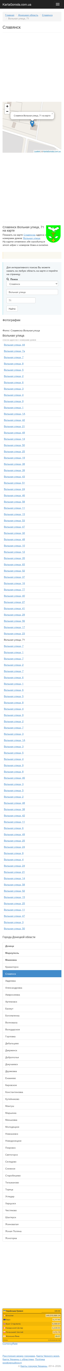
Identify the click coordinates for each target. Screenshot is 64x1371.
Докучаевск (11, 1064)
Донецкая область (28, 15)
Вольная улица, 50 (14, 445)
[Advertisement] (32, 68)
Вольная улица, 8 (14, 363)
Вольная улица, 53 (14, 520)
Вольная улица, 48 (14, 539)
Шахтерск (10, 1217)
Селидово (10, 1161)
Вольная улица (31, 238)
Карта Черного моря (47, 1355)
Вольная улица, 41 (14, 608)
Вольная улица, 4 (14, 394)
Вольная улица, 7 (14, 357)
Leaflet (37, 151)
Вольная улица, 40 (14, 595)
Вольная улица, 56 (14, 620)
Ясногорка (11, 1238)
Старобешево (13, 1175)
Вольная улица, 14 (14, 438)
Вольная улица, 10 (14, 545)
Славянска (29, 234)
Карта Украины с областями (18, 1359)
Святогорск (11, 1154)
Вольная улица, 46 (14, 495)
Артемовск (11, 1001)
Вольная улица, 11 (14, 507)
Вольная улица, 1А (14, 413)
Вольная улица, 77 (14, 589)
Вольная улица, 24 (14, 489)
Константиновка (14, 1092)
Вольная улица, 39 (14, 470)
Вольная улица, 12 (14, 551)
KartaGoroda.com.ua (17, 3)
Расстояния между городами (19, 1355)
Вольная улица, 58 (14, 501)
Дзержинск (11, 1050)
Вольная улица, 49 (14, 432)
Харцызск (10, 1203)
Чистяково (11, 1210)
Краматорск (11, 966)
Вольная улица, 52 (14, 570)
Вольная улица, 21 (14, 426)
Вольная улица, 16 (14, 583)
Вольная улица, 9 (14, 401)
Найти (12, 308)
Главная (9, 15)
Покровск (10, 1147)
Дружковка (11, 1071)
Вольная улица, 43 (14, 476)
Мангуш (9, 1106)
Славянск (47, 15)
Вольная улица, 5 (14, 369)
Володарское (12, 1029)
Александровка (13, 987)
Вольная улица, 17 (14, 627)
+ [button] (7, 106)
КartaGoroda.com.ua (52, 151)
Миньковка (11, 1119)
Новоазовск (11, 1133)
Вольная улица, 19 (14, 457)
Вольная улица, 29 (14, 614)
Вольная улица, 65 (14, 564)
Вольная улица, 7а (14, 351)
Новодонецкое (13, 1140)
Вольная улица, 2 (14, 376)
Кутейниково (12, 1099)
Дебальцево (12, 1043)
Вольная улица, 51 (14, 482)
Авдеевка (10, 980)
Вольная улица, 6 (14, 382)
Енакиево (10, 1078)
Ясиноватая (12, 1224)
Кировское (11, 1085)
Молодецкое (12, 1126)
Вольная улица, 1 (14, 407)
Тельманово (12, 1182)
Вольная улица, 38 (14, 464)
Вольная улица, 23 (14, 633)
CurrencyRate (10, 1343)
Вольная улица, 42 (14, 420)
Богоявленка (12, 1015)
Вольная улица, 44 (14, 344)
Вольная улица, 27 (14, 602)
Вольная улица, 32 (14, 533)
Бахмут (9, 1008)
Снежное (10, 1168)
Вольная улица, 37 (14, 577)
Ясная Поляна (13, 1231)
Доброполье (12, 1057)
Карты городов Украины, (34, 1366)
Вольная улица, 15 (14, 514)
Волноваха (11, 1022)
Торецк (9, 1189)
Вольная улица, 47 (14, 526)
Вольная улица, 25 (14, 451)
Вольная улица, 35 (14, 558)
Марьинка (10, 1112)
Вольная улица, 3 (14, 388)
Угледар (9, 1196)
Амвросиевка (12, 994)
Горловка (10, 1036)
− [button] (7, 111)
